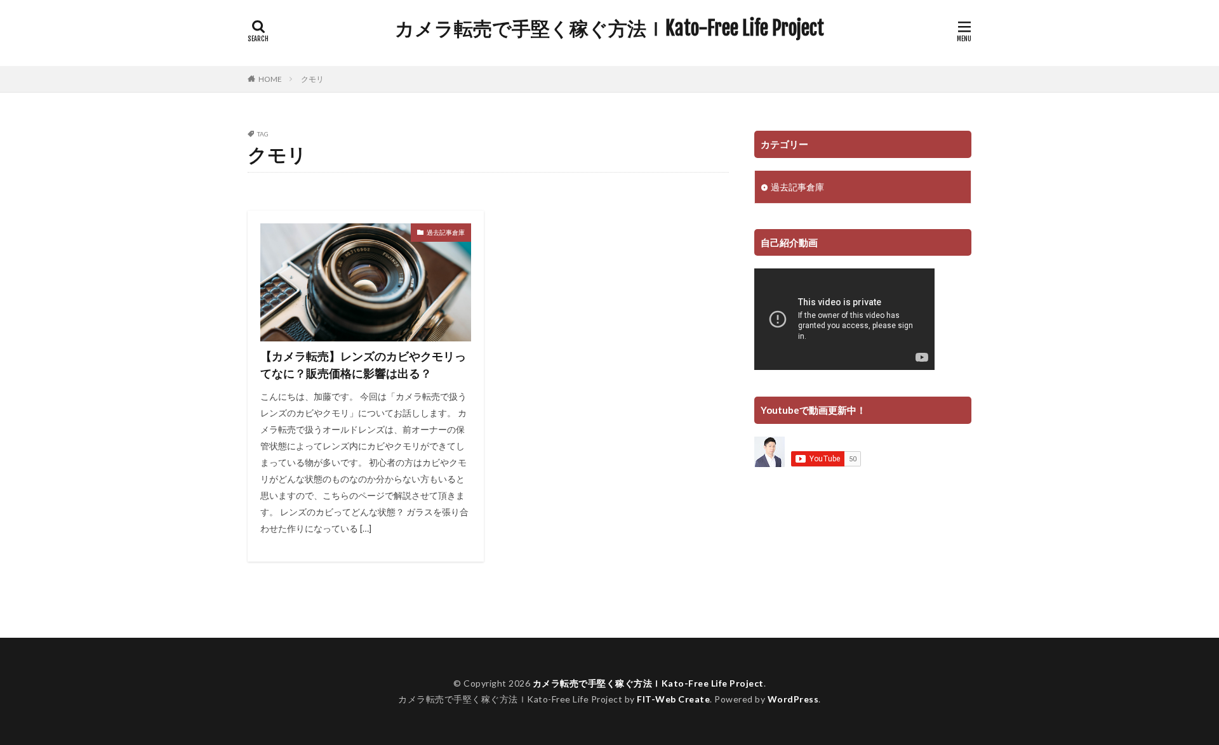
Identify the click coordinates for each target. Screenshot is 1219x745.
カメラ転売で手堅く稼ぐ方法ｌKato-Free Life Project (609, 28)
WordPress (793, 699)
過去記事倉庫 (446, 232)
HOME (270, 78)
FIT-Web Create (673, 699)
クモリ (312, 79)
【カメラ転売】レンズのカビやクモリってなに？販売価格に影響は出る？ (363, 364)
